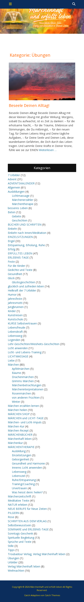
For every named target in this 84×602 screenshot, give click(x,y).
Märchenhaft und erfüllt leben (46, 586)
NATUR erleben (17, 504)
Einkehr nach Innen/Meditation (27, 233)
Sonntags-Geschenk (20, 533)
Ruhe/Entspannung (24, 480)
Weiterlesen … (48, 150)
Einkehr (12, 228)
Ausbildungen (16, 191)
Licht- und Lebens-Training (24, 352)
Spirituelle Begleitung (21, 537)
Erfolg (11, 249)
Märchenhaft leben (20, 439)
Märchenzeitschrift (19, 496)
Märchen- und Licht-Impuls (25, 422)
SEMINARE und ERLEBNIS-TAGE (28, 529)
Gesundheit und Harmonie (28, 463)
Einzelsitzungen (21, 455)
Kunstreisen (15, 315)
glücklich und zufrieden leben (26, 286)
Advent (12, 179)
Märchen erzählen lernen (23, 406)
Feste (11, 261)
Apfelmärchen (20, 369)
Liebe (11, 360)
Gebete (16, 216)
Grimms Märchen (23, 381)
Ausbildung (19, 451)
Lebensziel (18, 476)
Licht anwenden (18, 348)
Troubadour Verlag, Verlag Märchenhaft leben (36, 554)
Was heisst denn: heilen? (27, 492)
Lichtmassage (20, 196)
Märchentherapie (22, 204)
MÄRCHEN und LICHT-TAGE (26, 418)
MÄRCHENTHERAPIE (21, 447)
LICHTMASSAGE (18, 356)
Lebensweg (15, 336)
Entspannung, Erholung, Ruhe (26, 245)
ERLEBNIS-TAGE (18, 257)
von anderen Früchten (26, 397)
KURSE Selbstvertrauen (22, 323)
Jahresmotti (15, 303)
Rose (11, 517)
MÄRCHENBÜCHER (20, 434)
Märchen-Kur (16, 426)
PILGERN (13, 513)
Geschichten (19, 220)
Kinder (12, 311)
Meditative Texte (18, 500)
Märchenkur (15, 443)
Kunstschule (15, 319)
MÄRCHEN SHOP (19, 414)
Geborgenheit (20, 459)
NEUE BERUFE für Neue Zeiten (27, 509)
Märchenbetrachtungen (26, 385)
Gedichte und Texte (20, 270)
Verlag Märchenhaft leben (24, 566)
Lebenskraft (15, 331)
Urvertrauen (19, 488)
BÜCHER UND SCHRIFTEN (24, 224)
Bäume (16, 373)
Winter (16, 401)
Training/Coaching (23, 484)
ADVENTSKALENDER (21, 183)
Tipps (11, 550)
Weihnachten (16, 570)
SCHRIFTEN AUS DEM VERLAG (27, 521)
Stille (11, 546)
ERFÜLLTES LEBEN (20, 253)
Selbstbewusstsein (19, 525)
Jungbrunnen (16, 307)
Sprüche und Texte (19, 542)
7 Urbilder (14, 175)
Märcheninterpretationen (27, 389)
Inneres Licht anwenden (27, 467)
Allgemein (14, 187)
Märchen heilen (17, 410)
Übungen (13, 558)
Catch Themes (52, 595)
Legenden (14, 340)
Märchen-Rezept (18, 430)
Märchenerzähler (22, 200)
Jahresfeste (15, 299)
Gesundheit (15, 274)
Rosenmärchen (21, 393)
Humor (12, 294)
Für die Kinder (16, 266)
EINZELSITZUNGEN (20, 237)
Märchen (13, 364)
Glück (11, 278)
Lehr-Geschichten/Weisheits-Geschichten (33, 344)
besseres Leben (18, 208)
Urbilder (13, 562)
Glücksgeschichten (23, 282)
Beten (11, 212)
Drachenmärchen (23, 377)
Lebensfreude (16, 327)
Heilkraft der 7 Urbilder (22, 290)
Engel (11, 241)
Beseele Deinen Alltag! (29, 105)
